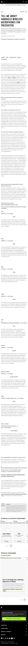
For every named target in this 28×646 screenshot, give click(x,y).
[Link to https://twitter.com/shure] (3, 638)
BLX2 (9, 77)
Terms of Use (11, 643)
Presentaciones (4, 59)
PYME (7, 57)
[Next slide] (11, 546)
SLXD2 (18, 82)
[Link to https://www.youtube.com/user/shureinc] (12, 638)
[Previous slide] (7, 546)
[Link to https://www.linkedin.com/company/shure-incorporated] (7, 638)
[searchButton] (23, 2)
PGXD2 (14, 77)
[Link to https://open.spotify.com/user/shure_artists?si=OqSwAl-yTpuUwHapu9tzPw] (9, 638)
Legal (16, 643)
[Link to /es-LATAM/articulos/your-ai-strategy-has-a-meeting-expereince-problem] (13, 577)
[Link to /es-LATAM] (4, 1)
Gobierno (19, 57)
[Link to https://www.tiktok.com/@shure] (14, 638)
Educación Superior (13, 57)
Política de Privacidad (4, 643)
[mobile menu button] (26, 2)
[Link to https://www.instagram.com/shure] (5, 638)
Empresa (3, 57)
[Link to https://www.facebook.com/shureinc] (1, 638)
